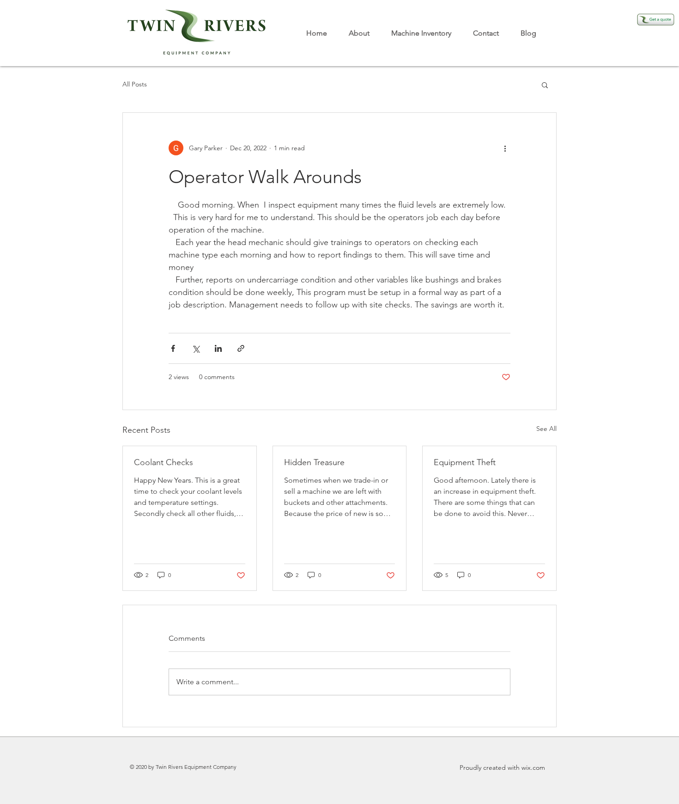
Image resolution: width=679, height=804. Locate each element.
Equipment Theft (465, 462)
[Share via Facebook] (173, 348)
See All (546, 428)
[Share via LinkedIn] (218, 348)
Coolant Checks (163, 462)
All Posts (134, 84)
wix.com (533, 767)
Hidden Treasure (314, 462)
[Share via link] (240, 348)
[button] (544, 84)
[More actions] (504, 147)
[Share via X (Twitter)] (195, 348)
